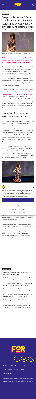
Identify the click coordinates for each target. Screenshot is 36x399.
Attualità (7, 11)
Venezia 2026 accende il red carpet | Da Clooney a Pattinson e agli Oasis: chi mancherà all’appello (18, 273)
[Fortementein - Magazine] (18, 4)
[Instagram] (24, 359)
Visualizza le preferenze (18, 209)
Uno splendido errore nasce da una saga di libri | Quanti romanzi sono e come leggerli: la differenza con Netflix (16, 306)
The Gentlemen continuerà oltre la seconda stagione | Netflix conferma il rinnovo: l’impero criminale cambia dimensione (18, 278)
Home (3, 11)
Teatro (8, 14)
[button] (33, 187)
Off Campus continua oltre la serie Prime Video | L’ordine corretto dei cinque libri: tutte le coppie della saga (17, 295)
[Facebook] (17, 359)
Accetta (18, 200)
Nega (18, 204)
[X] (31, 359)
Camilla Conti (6, 29)
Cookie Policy (13, 212)
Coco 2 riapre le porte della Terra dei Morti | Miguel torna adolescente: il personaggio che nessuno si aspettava (17, 284)
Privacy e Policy (22, 212)
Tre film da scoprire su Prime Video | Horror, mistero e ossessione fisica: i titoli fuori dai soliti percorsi (16, 300)
